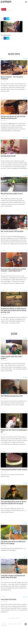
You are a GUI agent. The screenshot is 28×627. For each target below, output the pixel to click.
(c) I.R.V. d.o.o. (4, 623)
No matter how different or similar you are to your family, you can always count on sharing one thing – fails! (13, 310)
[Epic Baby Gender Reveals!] (14, 146)
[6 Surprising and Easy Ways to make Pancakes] (14, 460)
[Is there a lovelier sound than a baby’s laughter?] (14, 347)
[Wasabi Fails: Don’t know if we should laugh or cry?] (14, 420)
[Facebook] (5, 18)
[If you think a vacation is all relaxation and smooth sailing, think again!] (14, 566)
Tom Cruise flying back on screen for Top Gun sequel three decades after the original (13, 502)
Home (1, 1)
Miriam (5, 81)
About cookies (4, 625)
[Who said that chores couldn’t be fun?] (14, 184)
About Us (10, 623)
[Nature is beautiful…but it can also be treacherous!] (14, 67)
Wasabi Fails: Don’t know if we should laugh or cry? (14, 431)
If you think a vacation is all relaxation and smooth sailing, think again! (13, 576)
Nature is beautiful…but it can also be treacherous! (12, 78)
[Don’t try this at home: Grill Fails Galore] (14, 222)
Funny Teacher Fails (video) (8, 599)
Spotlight (25, 523)
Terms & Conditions (18, 623)
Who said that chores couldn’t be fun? (12, 193)
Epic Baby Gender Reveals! (8, 156)
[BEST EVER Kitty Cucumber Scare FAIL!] (14, 386)
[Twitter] (8, 18)
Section (14, 333)
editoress (2, 10)
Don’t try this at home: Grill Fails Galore (12, 231)
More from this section (13, 618)
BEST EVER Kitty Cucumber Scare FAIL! (12, 396)
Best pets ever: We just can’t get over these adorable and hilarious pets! (13, 117)
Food (26, 212)
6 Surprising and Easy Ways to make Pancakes (14, 469)
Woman (2, 81)
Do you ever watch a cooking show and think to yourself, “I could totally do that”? (13, 270)
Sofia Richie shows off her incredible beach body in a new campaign (13, 542)
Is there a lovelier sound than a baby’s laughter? (11, 357)
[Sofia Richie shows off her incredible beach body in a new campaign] (14, 532)
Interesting (25, 58)
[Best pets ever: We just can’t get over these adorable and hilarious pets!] (14, 107)
